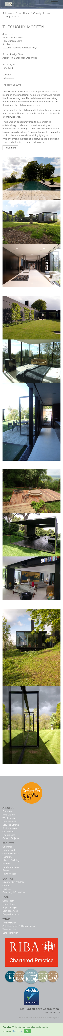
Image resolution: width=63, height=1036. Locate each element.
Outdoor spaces (11, 866)
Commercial (9, 850)
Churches (7, 846)
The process (9, 834)
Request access (11, 914)
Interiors (7, 863)
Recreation (8, 870)
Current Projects (11, 838)
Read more (10, 147)
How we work (9, 821)
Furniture (7, 856)
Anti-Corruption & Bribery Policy (19, 925)
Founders (7, 811)
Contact (7, 885)
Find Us (7, 888)
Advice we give (10, 828)
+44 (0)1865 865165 (13, 882)
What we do (9, 817)
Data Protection (10, 932)
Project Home (22, 13)
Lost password (10, 910)
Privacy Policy (9, 922)
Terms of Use (9, 929)
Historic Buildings (11, 860)
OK (27, 1031)
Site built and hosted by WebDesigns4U (39, 1017)
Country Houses (41, 13)
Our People (8, 831)
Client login (8, 900)
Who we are (9, 814)
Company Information (14, 892)
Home (8, 13)
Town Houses (9, 873)
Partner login (9, 904)
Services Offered (11, 824)
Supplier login (10, 907)
